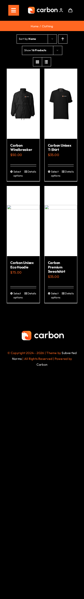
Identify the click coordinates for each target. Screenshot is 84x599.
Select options (18, 173)
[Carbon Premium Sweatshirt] (61, 221)
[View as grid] (37, 61)
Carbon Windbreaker (21, 147)
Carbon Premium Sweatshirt (56, 266)
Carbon (42, 365)
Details (32, 171)
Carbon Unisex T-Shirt (59, 147)
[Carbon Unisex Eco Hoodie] (23, 221)
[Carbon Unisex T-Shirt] (61, 104)
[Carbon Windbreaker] (23, 104)
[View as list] (46, 61)
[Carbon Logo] (43, 8)
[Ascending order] (62, 39)
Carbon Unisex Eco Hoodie (22, 264)
